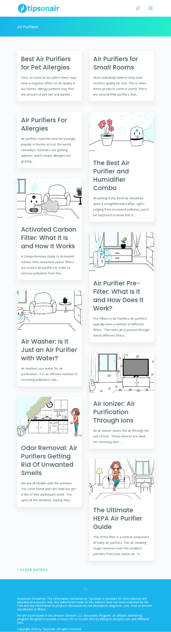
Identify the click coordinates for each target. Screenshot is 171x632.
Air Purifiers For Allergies (44, 124)
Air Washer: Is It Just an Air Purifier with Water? (49, 350)
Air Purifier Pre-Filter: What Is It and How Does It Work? (118, 296)
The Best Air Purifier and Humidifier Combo (111, 175)
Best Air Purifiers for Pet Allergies (46, 63)
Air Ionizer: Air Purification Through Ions (114, 412)
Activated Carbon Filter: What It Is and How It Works (48, 238)
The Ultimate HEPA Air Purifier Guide (117, 518)
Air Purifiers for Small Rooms (115, 63)
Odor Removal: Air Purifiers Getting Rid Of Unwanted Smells (49, 460)
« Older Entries (32, 569)
